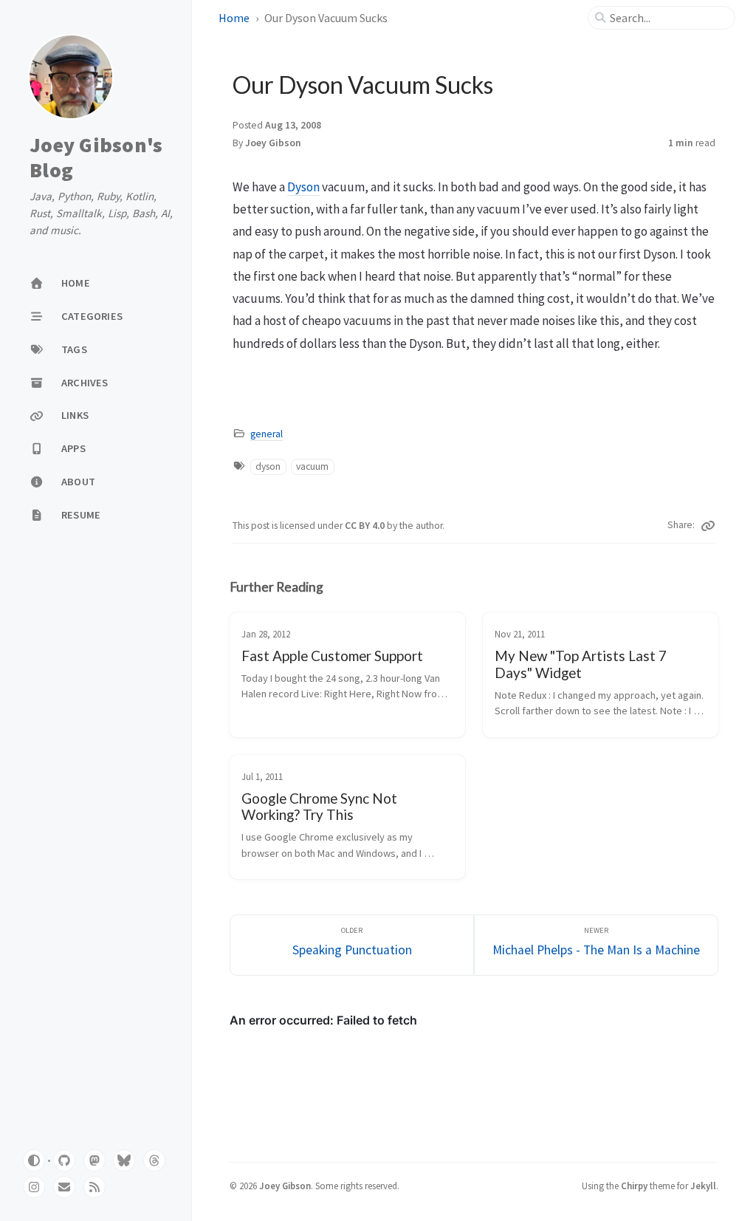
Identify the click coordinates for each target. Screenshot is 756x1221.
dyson (268, 466)
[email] (64, 1187)
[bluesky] (124, 1160)
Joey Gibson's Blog (96, 157)
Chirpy (634, 1185)
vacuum (312, 466)
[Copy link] (708, 526)
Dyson (303, 187)
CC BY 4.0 (366, 525)
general (266, 434)
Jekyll (703, 1185)
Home (234, 17)
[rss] (94, 1187)
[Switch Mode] (34, 1160)
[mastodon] (94, 1160)
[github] (64, 1160)
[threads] (154, 1160)
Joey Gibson (273, 143)
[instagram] (34, 1187)
